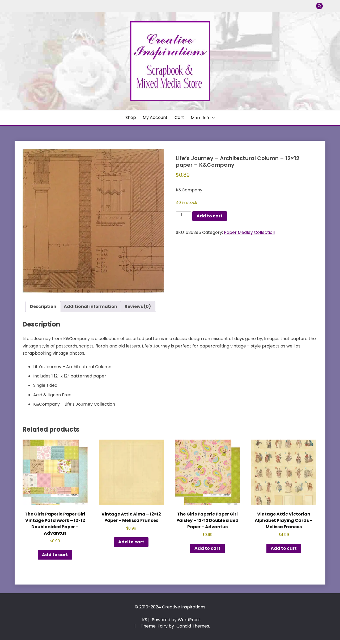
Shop (130, 117)
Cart (179, 117)
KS (144, 620)
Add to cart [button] (55, 555)
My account (155, 117)
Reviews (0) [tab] (138, 306)
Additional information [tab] (90, 306)
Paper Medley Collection (249, 232)
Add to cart (210, 216)
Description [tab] (43, 306)
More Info (201, 118)
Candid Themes (192, 626)
